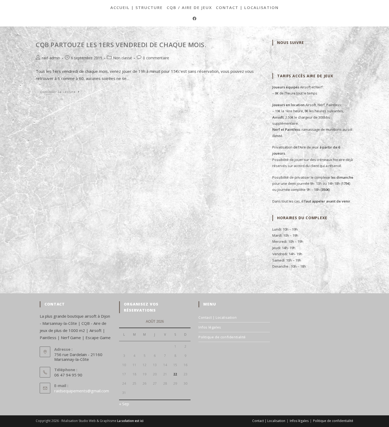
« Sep (124, 403)
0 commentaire (156, 57)
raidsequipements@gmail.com (81, 390)
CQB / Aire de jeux (189, 7)
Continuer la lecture (62, 92)
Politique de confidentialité (222, 337)
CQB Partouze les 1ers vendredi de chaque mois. (121, 44)
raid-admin (51, 57)
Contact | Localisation (247, 7)
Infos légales (209, 327)
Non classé (122, 57)
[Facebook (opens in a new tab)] (194, 18)
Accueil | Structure (136, 7)
